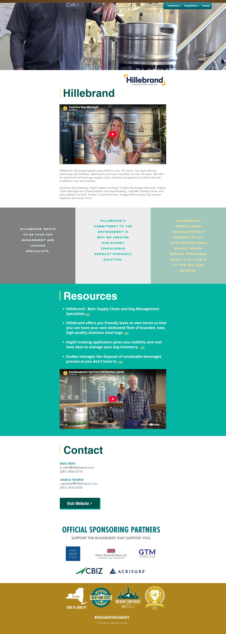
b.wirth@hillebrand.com (77, 467)
